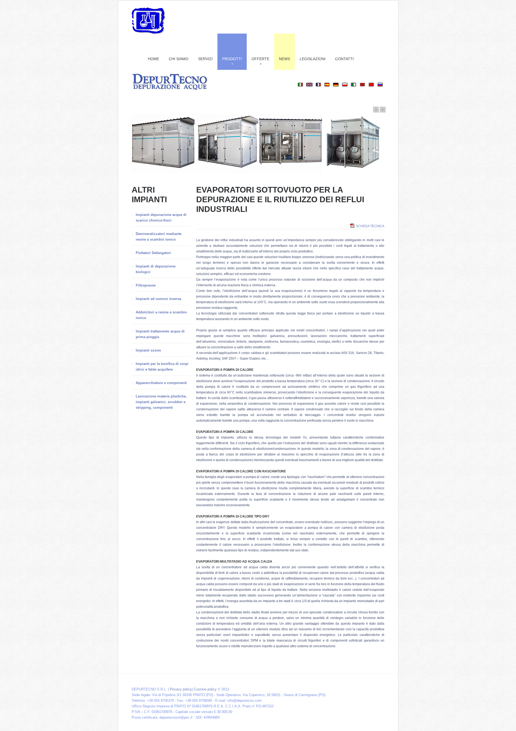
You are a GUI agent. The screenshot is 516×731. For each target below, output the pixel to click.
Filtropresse (146, 285)
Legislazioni (312, 59)
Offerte (260, 59)
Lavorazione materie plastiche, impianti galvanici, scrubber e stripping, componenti (161, 402)
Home (153, 59)
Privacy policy (181, 689)
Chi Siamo (178, 59)
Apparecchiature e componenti (161, 383)
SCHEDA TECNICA (370, 226)
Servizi (205, 59)
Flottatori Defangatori (153, 253)
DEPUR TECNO (149, 21)
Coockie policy (205, 689)
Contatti (344, 59)
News (284, 59)
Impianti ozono (148, 350)
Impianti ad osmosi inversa (158, 299)
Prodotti (232, 59)
